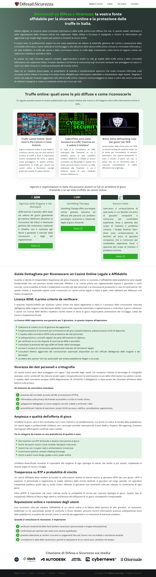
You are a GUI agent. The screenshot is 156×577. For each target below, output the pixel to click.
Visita (34, 245)
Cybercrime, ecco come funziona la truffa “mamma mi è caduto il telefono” (78, 142)
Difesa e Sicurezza (116, 573)
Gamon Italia (120, 203)
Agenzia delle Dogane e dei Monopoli (35, 205)
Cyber (110, 4)
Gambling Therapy (78, 203)
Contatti (134, 4)
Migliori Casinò (96, 4)
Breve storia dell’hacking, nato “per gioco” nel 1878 (119, 140)
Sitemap (61, 573)
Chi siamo (121, 4)
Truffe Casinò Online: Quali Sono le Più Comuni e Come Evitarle (36, 142)
